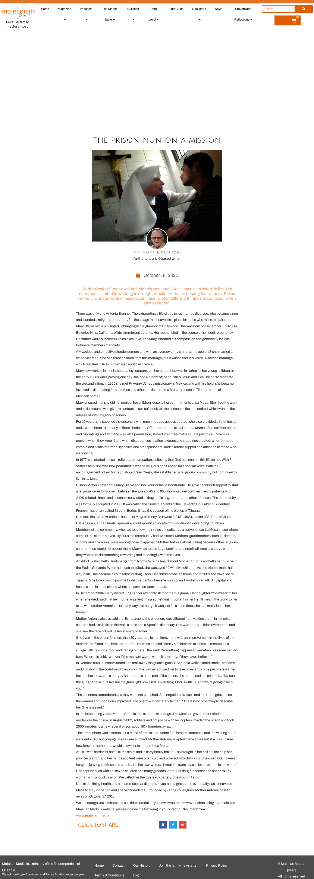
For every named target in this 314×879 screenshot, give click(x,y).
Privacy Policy (216, 865)
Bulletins (133, 8)
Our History (141, 865)
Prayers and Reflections (242, 14)
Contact (118, 865)
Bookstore (199, 8)
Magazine (64, 8)
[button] (163, 825)
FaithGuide (176, 8)
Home (45, 8)
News (218, 8)
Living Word (153, 14)
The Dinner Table (109, 14)
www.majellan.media (92, 815)
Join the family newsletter (178, 865)
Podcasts (86, 8)
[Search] (303, 9)
